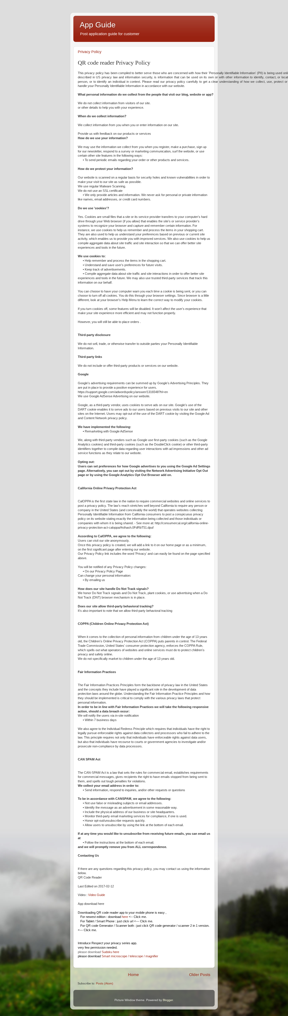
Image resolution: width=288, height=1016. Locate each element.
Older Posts (199, 974)
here (125, 917)
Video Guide (96, 895)
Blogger (168, 1000)
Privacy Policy (89, 52)
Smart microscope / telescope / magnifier (130, 956)
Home (133, 974)
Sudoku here (110, 952)
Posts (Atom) (104, 983)
